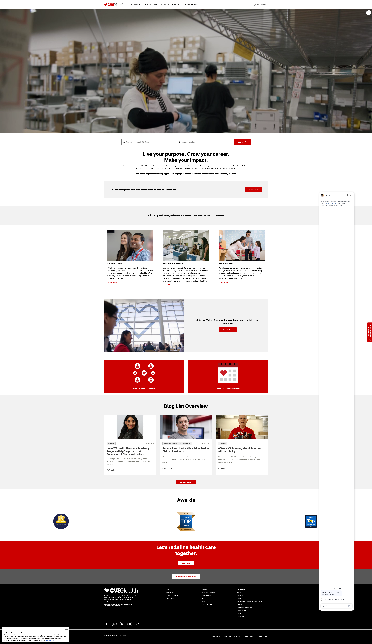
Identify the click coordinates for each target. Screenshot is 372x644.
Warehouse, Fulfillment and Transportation (250, 601)
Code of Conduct (249, 636)
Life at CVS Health (150, 5)
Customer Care (241, 610)
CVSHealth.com (262, 636)
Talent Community (207, 604)
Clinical (239, 598)
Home (168, 589)
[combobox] (149, 142)
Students (239, 613)
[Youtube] (129, 624)
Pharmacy (240, 595)
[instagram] (122, 624)
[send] (349, 606)
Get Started (253, 190)
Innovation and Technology (245, 607)
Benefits (204, 589)
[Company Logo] (114, 4)
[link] (228, 329)
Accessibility (237, 636)
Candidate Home (191, 5)
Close (66, 629)
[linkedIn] (114, 624)
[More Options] (323, 606)
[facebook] (106, 624)
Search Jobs (176, 5)
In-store (239, 592)
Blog (203, 598)
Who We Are (164, 5)
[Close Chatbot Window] (351, 195)
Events (204, 601)
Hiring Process (206, 595)
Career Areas (241, 589)
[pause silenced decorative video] (368, 12)
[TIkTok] (137, 624)
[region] (336, 400)
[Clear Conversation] (343, 195)
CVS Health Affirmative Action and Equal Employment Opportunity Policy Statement (118, 604)
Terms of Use (227, 636)
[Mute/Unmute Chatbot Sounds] (347, 195)
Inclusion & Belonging (208, 592)
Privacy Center (216, 636)
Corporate (240, 604)
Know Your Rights (109, 609)
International (240, 616)
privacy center (331, 203)
